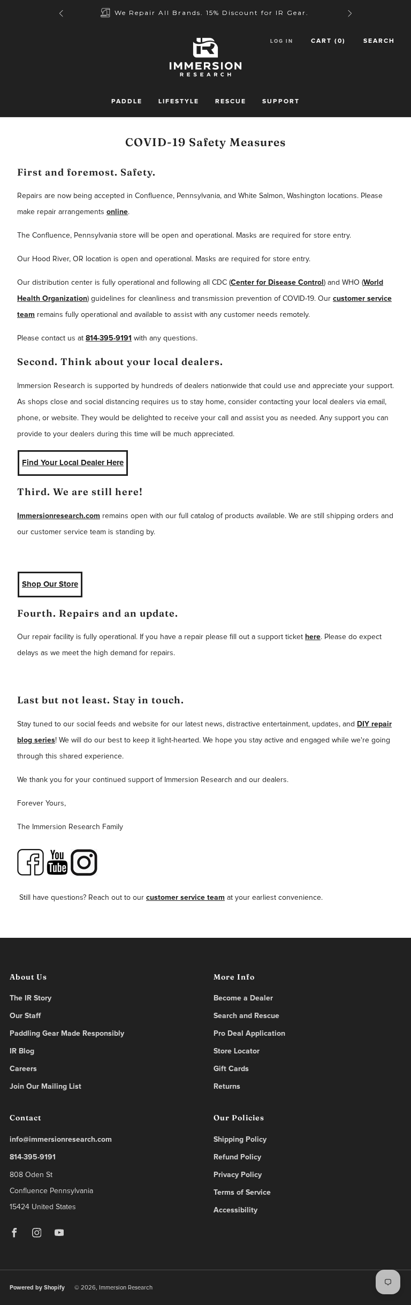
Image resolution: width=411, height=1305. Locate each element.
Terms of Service (242, 1192)
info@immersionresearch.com (61, 1139)
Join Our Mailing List (45, 1086)
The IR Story (30, 998)
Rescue (230, 101)
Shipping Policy (240, 1139)
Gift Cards (231, 1069)
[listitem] (205, 13)
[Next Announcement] (350, 13)
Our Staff (25, 1016)
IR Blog (22, 1051)
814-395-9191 (109, 338)
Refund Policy (237, 1157)
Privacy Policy (238, 1175)
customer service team (185, 897)
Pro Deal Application (249, 1033)
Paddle (126, 101)
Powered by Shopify (37, 1288)
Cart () (328, 41)
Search (379, 41)
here (313, 637)
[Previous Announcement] (61, 13)
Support (281, 101)
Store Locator (237, 1051)
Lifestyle (178, 101)
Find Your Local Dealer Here (73, 463)
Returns (227, 1086)
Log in (281, 41)
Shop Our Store (50, 584)
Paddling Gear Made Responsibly (67, 1033)
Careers (23, 1069)
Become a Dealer (243, 998)
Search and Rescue (246, 1016)
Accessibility (235, 1210)
